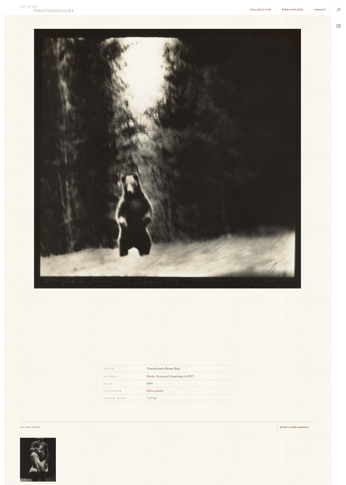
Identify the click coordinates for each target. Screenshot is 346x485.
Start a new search (294, 427)
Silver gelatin (155, 391)
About (320, 9)
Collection (260, 9)
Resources (292, 9)
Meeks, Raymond (158, 376)
